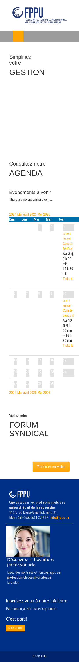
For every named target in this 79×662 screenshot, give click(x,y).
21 (27, 372)
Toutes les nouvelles (51, 467)
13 (15, 360)
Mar (20, 214)
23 (52, 372)
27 (15, 383)
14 (27, 360)
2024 (13, 214)
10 (64, 294)
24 (64, 372)
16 (52, 360)
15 (40, 360)
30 (52, 383)
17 (64, 360)
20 (15, 372)
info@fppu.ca (60, 518)
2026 (46, 214)
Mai (40, 214)
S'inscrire (15, 628)
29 (40, 383)
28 (27, 383)
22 (40, 372)
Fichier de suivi (36, 108)
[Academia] (39, 15)
